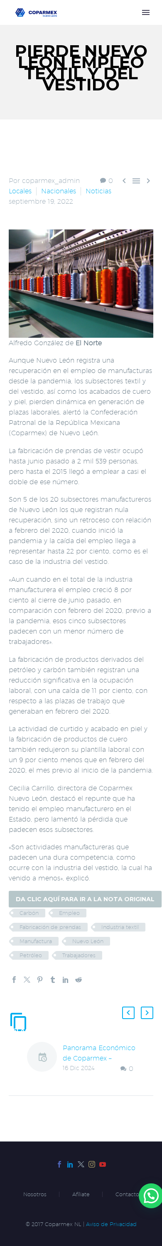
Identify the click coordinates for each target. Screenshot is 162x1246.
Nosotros (35, 1194)
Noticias (98, 191)
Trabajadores (79, 955)
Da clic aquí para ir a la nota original (85, 899)
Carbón (29, 913)
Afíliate (81, 1194)
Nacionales (58, 191)
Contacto (127, 1194)
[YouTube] (102, 1164)
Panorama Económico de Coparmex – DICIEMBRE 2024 (99, 1058)
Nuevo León (87, 941)
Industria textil (120, 927)
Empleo (69, 913)
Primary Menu (145, 12)
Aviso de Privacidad (111, 1224)
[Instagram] (91, 1164)
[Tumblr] (52, 979)
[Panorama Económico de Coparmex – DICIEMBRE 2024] (45, 1058)
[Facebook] (14, 979)
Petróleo (31, 955)
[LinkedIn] (65, 979)
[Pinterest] (40, 979)
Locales (20, 191)
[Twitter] (27, 979)
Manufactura (36, 941)
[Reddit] (78, 979)
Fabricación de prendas (50, 927)
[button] (128, 1013)
